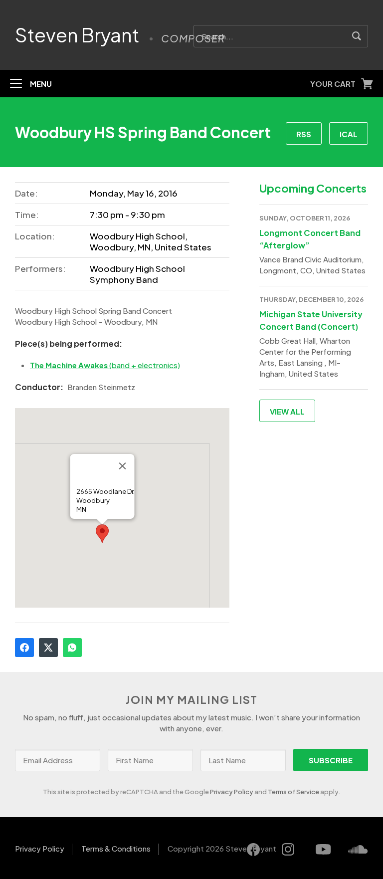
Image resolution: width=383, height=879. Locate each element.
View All (287, 411)
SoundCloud (358, 849)
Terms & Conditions (116, 848)
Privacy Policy (231, 792)
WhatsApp (72, 647)
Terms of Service (293, 792)
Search (357, 36)
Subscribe (331, 760)
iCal (349, 134)
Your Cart (333, 83)
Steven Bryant (77, 34)
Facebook (24, 647)
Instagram (288, 849)
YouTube (323, 849)
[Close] (123, 466)
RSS (303, 134)
